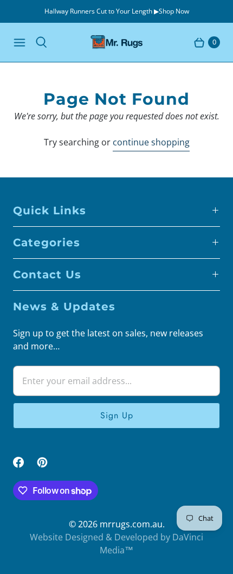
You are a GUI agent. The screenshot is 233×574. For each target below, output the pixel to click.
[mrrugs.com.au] (116, 42)
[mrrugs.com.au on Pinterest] (49, 462)
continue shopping (151, 142)
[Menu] (19, 42)
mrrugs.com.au (131, 524)
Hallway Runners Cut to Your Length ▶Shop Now (116, 11)
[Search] (41, 42)
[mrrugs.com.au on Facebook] (25, 462)
